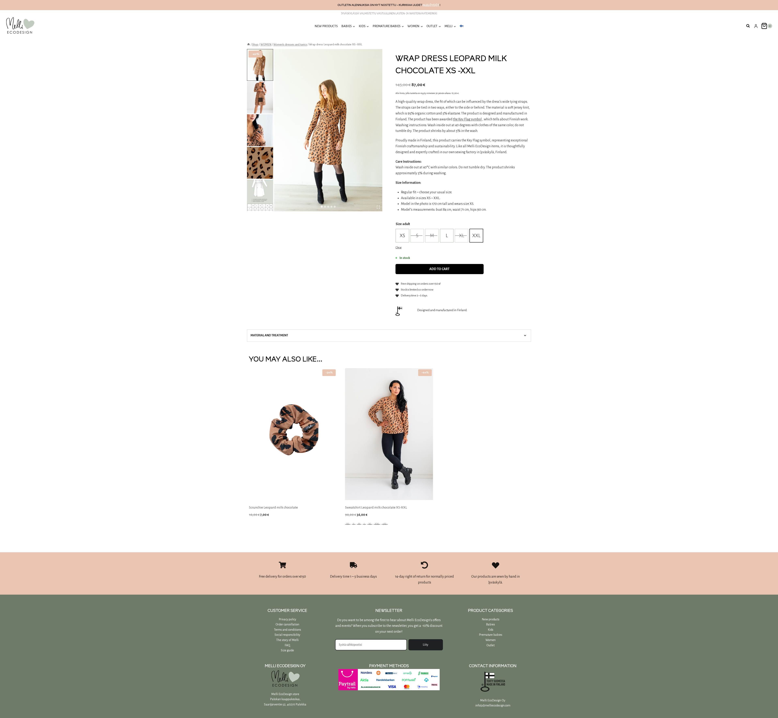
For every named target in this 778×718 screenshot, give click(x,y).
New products (326, 26)
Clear (398, 247)
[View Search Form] (748, 26)
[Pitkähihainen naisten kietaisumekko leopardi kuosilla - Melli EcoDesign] (328, 130)
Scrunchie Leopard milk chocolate (273, 507)
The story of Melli (287, 640)
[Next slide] (260, 100)
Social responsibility (287, 634)
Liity (425, 644)
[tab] (322, 207)
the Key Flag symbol (467, 119)
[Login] (756, 26)
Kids (490, 629)
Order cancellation (287, 624)
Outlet (490, 645)
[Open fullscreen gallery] (378, 207)
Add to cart (439, 269)
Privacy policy (287, 619)
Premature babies (490, 634)
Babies (490, 624)
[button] (260, 65)
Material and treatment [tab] (269, 335)
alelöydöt (431, 5)
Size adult (403, 224)
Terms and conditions (287, 629)
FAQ (287, 645)
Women (490, 640)
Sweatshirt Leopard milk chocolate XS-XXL (376, 507)
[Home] (248, 44)
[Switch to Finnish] (461, 26)
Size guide (287, 650)
